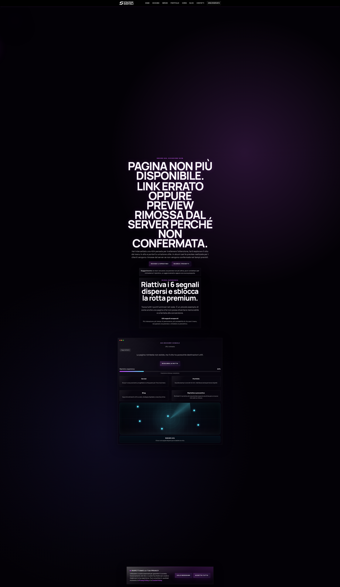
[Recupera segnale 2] (194, 410)
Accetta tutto (201, 575)
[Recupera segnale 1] (137, 406)
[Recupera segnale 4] (139, 421)
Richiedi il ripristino (159, 264)
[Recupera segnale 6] (161, 428)
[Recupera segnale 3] (167, 416)
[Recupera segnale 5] (198, 424)
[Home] (126, 3)
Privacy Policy (144, 580)
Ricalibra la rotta (170, 363)
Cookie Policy (157, 580)
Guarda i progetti (181, 264)
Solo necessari (183, 575)
